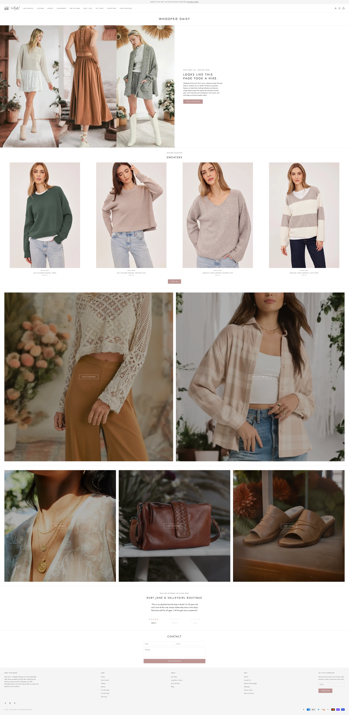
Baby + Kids (88, 8)
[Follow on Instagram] (10, 703)
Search (246, 677)
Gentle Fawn (45, 270)
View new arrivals (260, 377)
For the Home (75, 8)
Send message (174, 661)
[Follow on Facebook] (5, 703)
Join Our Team (175, 683)
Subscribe (325, 691)
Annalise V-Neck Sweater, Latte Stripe (304, 273)
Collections (111, 8)
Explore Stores (193, 2)
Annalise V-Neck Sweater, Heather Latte (217, 273)
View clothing (89, 377)
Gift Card (104, 697)
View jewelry (60, 526)
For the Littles (105, 693)
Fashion (103, 683)
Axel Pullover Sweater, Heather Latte (131, 273)
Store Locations (126, 8)
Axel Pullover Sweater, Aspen (44, 273)
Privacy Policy (248, 690)
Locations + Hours (176, 680)
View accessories (174, 526)
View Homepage (193, 102)
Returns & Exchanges (250, 683)
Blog (172, 687)
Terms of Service (249, 693)
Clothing (40, 8)
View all (174, 282)
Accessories (61, 8)
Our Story (174, 677)
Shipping (246, 687)
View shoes (289, 526)
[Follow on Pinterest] (15, 703)
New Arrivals (28, 8)
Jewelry (50, 8)
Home (103, 677)
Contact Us (247, 680)
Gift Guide (100, 8)
